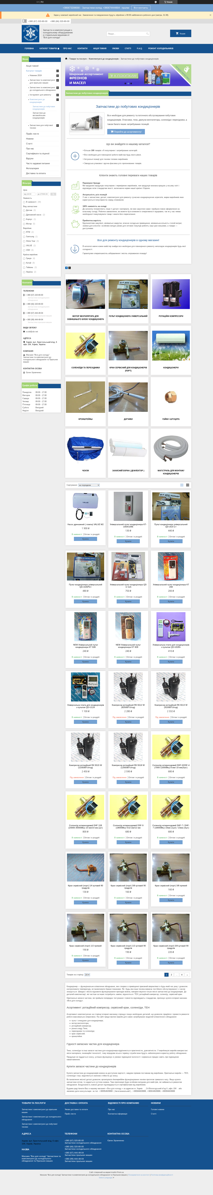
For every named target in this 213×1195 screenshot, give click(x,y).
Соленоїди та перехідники (85, 368)
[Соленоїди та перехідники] (85, 345)
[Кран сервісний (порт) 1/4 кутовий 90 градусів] (85, 867)
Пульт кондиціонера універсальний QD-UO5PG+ (85, 585)
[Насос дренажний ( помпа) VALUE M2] (85, 506)
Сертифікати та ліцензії (37, 153)
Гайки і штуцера (171, 419)
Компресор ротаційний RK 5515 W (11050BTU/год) (85, 766)
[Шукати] (147, 33)
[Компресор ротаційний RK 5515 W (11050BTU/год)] (85, 747)
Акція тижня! (32, 66)
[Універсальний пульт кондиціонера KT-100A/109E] (128, 506)
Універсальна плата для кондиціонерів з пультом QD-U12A (85, 706)
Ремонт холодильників (160, 48)
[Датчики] (128, 397)
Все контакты (141, 8)
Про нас (67, 48)
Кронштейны (86, 419)
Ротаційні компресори (171, 316)
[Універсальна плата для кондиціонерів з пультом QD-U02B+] (171, 626)
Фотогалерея (32, 168)
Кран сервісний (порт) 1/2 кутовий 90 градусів (128, 947)
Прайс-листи (32, 133)
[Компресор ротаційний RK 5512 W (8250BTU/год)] (128, 686)
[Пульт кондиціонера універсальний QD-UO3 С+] (171, 506)
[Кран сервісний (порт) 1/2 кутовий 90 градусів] (128, 927)
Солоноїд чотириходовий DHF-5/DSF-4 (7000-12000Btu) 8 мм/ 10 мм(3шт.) (171, 766)
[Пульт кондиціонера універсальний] (128, 294)
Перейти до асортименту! (127, 132)
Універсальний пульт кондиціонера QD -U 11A (128, 585)
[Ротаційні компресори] (171, 294)
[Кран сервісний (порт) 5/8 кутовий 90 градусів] (171, 927)
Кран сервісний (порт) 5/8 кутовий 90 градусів (171, 947)
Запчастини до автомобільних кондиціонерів (39, 115)
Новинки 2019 (36, 75)
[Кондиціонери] (171, 345)
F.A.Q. (139, 48)
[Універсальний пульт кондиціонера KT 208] (171, 566)
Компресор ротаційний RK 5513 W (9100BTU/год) (171, 706)
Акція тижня (99, 48)
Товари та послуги (78, 59)
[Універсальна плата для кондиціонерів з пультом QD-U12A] (85, 686)
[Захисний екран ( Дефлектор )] (128, 448)
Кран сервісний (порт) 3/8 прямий (171, 885)
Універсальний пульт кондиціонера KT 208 (171, 585)
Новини (29, 138)
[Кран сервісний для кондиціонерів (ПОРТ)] (128, 345)
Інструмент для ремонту (40, 95)
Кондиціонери (171, 368)
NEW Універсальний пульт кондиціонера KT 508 (85, 646)
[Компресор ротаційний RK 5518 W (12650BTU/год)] (128, 747)
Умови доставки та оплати (76, 1109)
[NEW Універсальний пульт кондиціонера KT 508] (85, 626)
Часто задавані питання (38, 163)
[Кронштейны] (85, 397)
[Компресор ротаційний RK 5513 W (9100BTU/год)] (171, 686)
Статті (128, 48)
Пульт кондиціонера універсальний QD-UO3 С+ (170, 525)
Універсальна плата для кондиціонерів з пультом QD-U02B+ (171, 646)
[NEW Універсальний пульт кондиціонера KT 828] (128, 626)
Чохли (85, 471)
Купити (85, 539)
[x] (69, 268)
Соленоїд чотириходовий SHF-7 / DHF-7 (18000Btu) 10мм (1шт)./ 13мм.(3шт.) (171, 826)
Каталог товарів (48, 48)
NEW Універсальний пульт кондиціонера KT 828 (128, 646)
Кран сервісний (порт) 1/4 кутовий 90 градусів (85, 886)
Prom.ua (120, 1172)
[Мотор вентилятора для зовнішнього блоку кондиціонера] (85, 294)
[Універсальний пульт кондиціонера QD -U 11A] (128, 566)
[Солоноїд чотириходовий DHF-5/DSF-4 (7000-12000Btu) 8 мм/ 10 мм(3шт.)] (171, 747)
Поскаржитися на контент (139, 1175)
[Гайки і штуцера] (171, 397)
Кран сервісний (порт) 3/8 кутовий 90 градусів (128, 886)
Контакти (82, 48)
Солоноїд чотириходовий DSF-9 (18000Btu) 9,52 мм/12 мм (128, 826)
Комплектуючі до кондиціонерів (104, 59)
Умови (115, 48)
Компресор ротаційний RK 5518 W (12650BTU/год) (128, 766)
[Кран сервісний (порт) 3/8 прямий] (171, 867)
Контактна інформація (117, 1114)
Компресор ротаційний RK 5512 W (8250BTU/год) (128, 706)
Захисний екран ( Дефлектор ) (128, 471)
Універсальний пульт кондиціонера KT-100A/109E (128, 525)
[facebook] (66, 268)
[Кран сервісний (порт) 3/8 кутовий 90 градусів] (128, 867)
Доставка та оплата (36, 173)
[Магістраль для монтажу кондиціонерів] (171, 448)
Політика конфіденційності (162, 1175)
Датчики (128, 419)
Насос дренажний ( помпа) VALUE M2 (86, 524)
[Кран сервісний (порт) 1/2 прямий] (85, 927)
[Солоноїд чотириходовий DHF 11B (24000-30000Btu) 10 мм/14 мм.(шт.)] (85, 807)
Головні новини (157, 1109)
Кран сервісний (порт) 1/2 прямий (85, 946)
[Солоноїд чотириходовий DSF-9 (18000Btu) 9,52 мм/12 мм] (128, 807)
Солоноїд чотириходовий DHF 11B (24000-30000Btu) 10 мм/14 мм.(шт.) (85, 826)
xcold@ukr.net (32, 332)
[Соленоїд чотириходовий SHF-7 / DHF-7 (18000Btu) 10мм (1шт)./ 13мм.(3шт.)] (171, 807)
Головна (29, 48)
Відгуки (29, 158)
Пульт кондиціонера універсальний (128, 316)
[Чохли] (85, 448)
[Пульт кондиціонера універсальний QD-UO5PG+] (85, 566)
